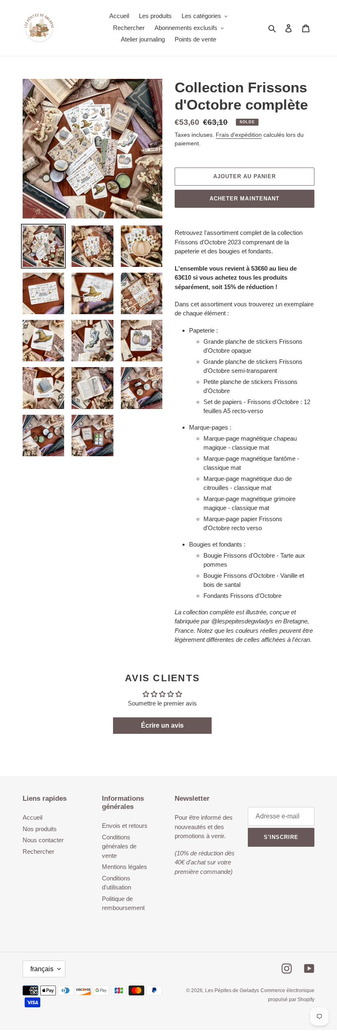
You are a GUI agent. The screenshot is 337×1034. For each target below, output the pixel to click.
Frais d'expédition (239, 134)
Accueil (32, 817)
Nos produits (40, 828)
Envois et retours (125, 825)
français (41, 968)
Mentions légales (124, 866)
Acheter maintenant (244, 198)
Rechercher (38, 851)
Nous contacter (43, 839)
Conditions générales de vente (119, 846)
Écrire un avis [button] (162, 725)
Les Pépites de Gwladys (232, 990)
